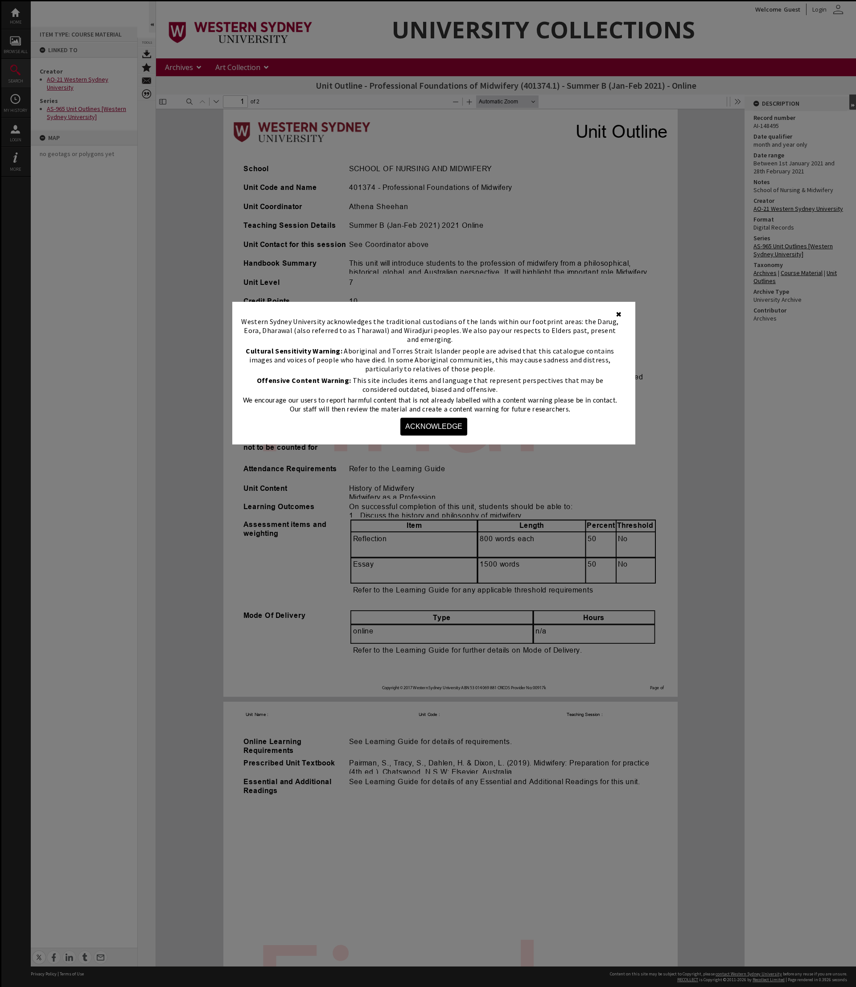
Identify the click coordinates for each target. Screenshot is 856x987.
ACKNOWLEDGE (433, 426)
